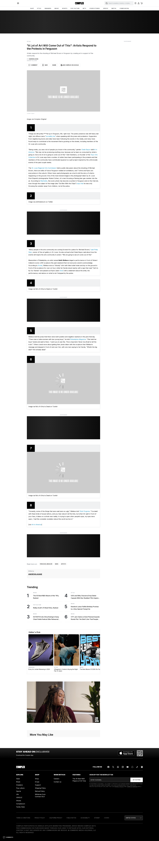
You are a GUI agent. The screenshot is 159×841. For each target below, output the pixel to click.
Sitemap (97, 818)
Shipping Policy (40, 788)
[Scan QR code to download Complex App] (140, 753)
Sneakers (31, 667)
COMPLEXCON (124, 8)
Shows (18, 801)
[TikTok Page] (137, 767)
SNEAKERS (48, 8)
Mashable (43, 181)
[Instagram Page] (123, 767)
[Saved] (135, 3)
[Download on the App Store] (126, 753)
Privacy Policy (119, 786)
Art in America (36, 524)
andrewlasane (35, 574)
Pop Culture (37, 605)
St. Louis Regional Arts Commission (44, 168)
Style (29, 41)
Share (54, 65)
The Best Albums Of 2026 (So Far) (90, 669)
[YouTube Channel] (127, 767)
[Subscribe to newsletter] (136, 780)
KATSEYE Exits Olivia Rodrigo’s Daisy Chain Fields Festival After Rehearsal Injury (46, 618)
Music (35, 592)
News (56, 564)
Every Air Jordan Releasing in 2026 (39, 669)
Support (38, 785)
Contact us (57, 782)
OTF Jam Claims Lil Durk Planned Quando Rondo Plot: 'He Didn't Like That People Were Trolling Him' (85, 618)
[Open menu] (18, 3)
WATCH (113, 8)
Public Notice (71, 818)
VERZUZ (105, 8)
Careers (56, 779)
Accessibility (85, 818)
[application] (63, 702)
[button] (134, 818)
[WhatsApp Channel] (118, 767)
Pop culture (20, 788)
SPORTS (64, 8)
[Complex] (79, 3)
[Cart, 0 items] (142, 3)
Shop (37, 779)
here (61, 271)
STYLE (39, 8)
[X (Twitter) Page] (113, 767)
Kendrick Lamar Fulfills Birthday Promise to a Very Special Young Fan (85, 608)
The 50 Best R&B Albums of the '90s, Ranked (46, 597)
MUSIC (57, 8)
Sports (18, 791)
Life (17, 794)
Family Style (20, 807)
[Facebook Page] (108, 767)
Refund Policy (40, 791)
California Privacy (55, 818)
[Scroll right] (98, 649)
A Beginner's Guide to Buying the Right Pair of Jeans (66, 670)
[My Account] (138, 3)
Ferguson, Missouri (46, 564)
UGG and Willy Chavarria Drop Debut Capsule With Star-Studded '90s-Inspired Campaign (85, 597)
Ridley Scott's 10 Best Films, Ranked (45, 608)
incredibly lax (50, 136)
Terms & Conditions (23, 818)
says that (80, 183)
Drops (37, 782)
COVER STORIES (94, 8)
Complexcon (20, 804)
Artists (63, 564)
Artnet (40, 265)
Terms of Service (132, 786)
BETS (84, 8)
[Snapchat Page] (132, 767)
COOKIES (106, 818)
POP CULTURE (75, 8)
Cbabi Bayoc (86, 149)
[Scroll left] (28, 649)
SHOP (32, 8)
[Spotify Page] (142, 767)
